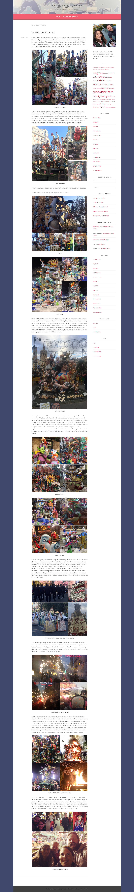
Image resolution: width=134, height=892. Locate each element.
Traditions (96, 107)
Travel (102, 107)
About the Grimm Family (70, 17)
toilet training (108, 104)
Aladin (97, 67)
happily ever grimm (102, 96)
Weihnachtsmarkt (112, 107)
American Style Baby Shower (100, 211)
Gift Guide (111, 88)
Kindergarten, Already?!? (99, 198)
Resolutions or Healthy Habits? (101, 215)
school (110, 101)
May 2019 (95, 144)
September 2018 (97, 170)
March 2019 (96, 153)
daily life (101, 80)
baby (103, 67)
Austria (100, 67)
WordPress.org (97, 356)
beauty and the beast (100, 69)
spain (113, 101)
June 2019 (95, 140)
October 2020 (96, 118)
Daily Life (95, 323)
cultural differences (100, 77)
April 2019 (95, 148)
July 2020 (95, 122)
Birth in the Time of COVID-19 (100, 207)
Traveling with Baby (105, 248)
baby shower (106, 67)
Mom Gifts (109, 99)
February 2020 (96, 131)
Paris (96, 101)
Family (104, 84)
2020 (94, 67)
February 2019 (96, 157)
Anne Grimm (96, 226)
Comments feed (97, 351)
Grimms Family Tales (67, 6)
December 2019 (97, 135)
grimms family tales (103, 91)
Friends (94, 88)
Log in (94, 343)
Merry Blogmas (105, 240)
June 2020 (95, 126)
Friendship (98, 88)
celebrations (105, 73)
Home (58, 17)
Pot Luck (103, 101)
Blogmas (98, 73)
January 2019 (96, 162)
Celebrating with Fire (43, 32)
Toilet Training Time (98, 202)
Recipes (107, 101)
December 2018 (97, 166)
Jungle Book (101, 99)
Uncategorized (97, 332)
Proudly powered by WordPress (56, 889)
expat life (97, 84)
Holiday (97, 99)
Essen (110, 81)
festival (107, 84)
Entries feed (96, 347)
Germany (105, 88)
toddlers (102, 104)
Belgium (106, 69)
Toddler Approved (96, 104)
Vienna (106, 107)
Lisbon (105, 99)
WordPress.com (83, 889)
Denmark (107, 80)
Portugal (99, 101)
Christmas (111, 73)
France (111, 84)
